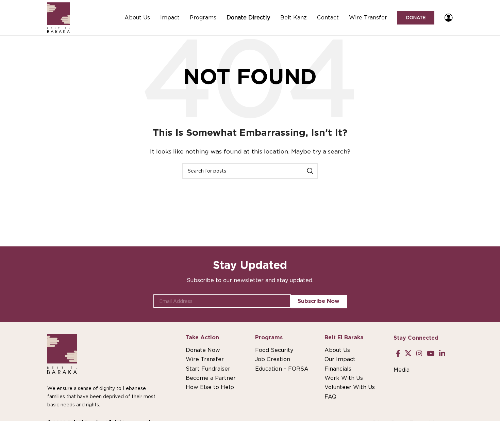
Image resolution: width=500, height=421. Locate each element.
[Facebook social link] (398, 353)
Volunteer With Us (349, 387)
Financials (337, 369)
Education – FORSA (282, 369)
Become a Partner (211, 378)
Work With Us (343, 378)
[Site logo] (58, 17)
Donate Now (203, 350)
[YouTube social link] (430, 353)
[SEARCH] (310, 171)
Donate (416, 17)
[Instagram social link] (419, 353)
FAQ (330, 396)
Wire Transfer (205, 359)
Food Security (274, 350)
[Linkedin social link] (442, 353)
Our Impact (339, 359)
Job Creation (272, 359)
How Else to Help (210, 387)
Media (402, 370)
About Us (337, 350)
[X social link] (408, 353)
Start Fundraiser (208, 369)
